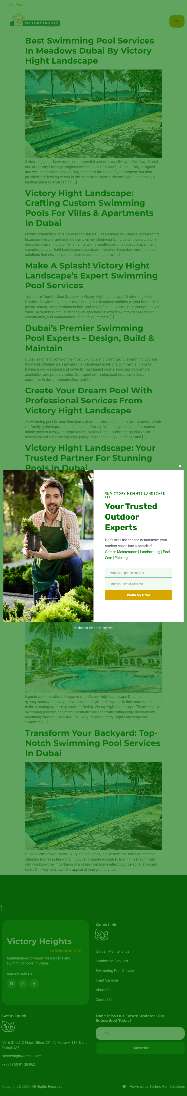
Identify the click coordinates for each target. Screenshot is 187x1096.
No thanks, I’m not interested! (93, 628)
